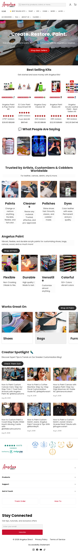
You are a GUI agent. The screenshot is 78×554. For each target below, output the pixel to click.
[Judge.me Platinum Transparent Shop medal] (52, 444)
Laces (60, 11)
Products (6, 477)
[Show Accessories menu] (13, 17)
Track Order (20, 501)
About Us (25, 17)
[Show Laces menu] (64, 11)
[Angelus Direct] (9, 5)
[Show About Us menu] (30, 17)
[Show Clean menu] (48, 11)
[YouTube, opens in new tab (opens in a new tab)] (41, 550)
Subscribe (22, 532)
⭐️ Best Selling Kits (17, 11)
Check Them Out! (12, 363)
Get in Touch (7, 491)
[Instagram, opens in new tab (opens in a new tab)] (33, 550)
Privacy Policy (41, 539)
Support (5, 484)
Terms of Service (57, 539)
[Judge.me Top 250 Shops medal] (70, 444)
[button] (74, 4)
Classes (36, 17)
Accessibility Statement (39, 544)
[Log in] (69, 4)
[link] (10, 204)
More (53, 11)
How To (58, 501)
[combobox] (42, 4)
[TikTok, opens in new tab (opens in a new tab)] (44, 550)
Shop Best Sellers (39, 50)
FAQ (16, 17)
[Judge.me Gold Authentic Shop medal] (61, 444)
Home (4, 11)
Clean (45, 11)
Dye (37, 11)
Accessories (7, 17)
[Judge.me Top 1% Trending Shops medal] (52, 452)
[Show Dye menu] (40, 11)
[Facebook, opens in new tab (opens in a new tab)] (37, 550)
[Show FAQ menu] (19, 17)
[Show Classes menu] (40, 17)
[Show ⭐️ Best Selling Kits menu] (26, 11)
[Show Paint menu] (34, 11)
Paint (31, 11)
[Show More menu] (56, 11)
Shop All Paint (10, 251)
